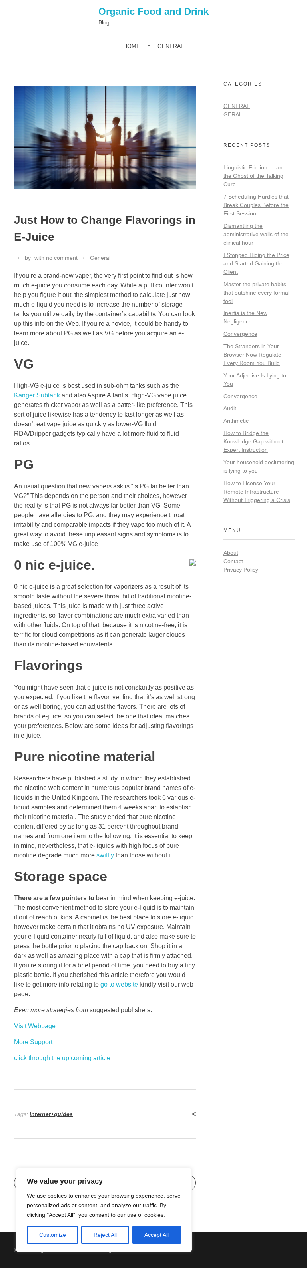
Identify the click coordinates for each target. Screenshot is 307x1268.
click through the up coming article (62, 1058)
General (100, 258)
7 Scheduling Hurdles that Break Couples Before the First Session (256, 205)
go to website (119, 984)
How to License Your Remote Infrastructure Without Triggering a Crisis (256, 491)
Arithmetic (236, 420)
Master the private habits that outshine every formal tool (256, 292)
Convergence (240, 334)
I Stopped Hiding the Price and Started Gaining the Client (256, 263)
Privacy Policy (240, 569)
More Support (33, 1042)
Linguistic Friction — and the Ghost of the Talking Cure (254, 175)
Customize (52, 1235)
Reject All (105, 1235)
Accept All (156, 1235)
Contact (233, 561)
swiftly (105, 855)
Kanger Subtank (37, 395)
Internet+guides (51, 1114)
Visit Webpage (35, 1026)
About (230, 553)
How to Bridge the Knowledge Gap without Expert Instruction (253, 441)
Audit (229, 408)
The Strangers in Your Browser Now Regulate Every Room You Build (252, 354)
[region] (104, 1210)
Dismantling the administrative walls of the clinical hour (256, 234)
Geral (232, 114)
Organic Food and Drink (153, 11)
